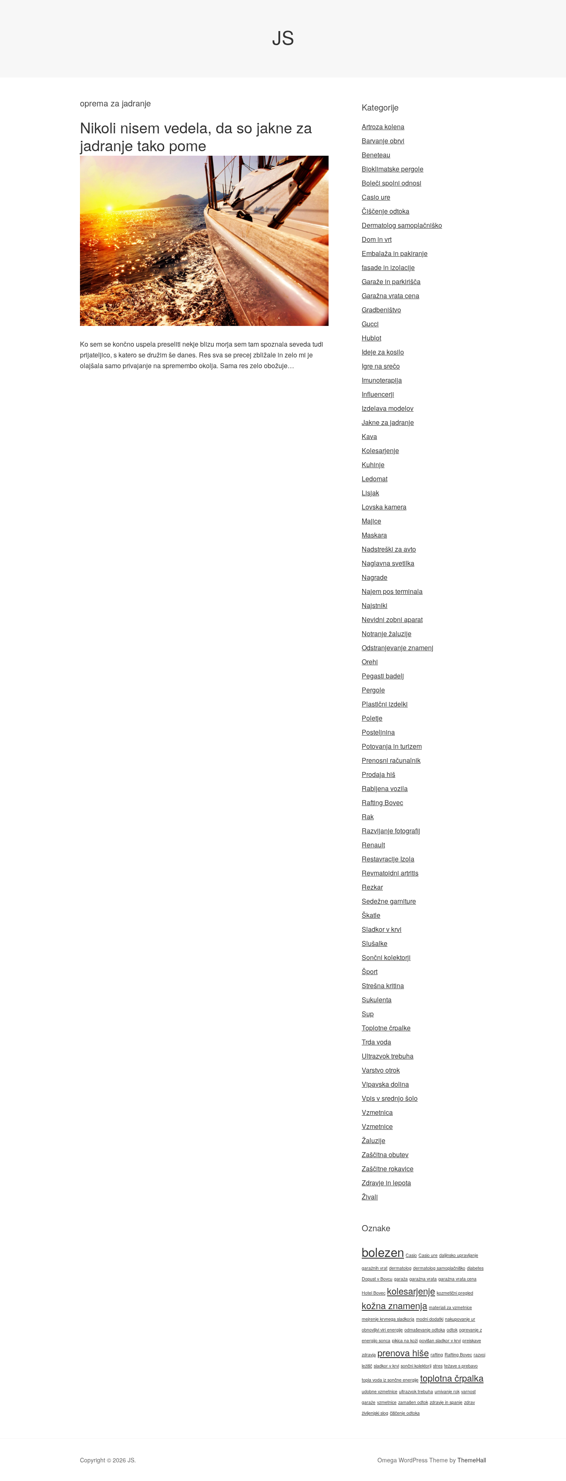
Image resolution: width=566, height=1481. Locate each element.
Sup (368, 1013)
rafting (437, 1354)
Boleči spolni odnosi (391, 183)
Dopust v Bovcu (377, 1279)
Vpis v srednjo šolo (390, 1098)
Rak (368, 816)
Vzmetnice (377, 1126)
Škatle (371, 915)
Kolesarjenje (380, 450)
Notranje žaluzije (386, 633)
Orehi (370, 661)
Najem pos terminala (392, 591)
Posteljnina (378, 732)
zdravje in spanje (446, 1402)
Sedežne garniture (389, 901)
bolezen (383, 1251)
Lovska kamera (384, 506)
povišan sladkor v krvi (440, 1340)
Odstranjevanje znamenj (397, 647)
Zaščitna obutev (385, 1154)
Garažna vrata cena (390, 295)
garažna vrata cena (457, 1279)
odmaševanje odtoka (424, 1330)
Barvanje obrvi (383, 140)
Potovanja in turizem (392, 746)
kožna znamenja (394, 1305)
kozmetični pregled (455, 1293)
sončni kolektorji (416, 1366)
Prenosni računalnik (391, 760)
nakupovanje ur (460, 1319)
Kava (369, 436)
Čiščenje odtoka (385, 211)
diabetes (475, 1268)
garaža (401, 1279)
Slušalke (374, 943)
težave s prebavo (461, 1366)
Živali (370, 1196)
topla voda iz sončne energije (390, 1380)
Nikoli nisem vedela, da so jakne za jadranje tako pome (196, 135)
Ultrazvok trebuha (388, 1056)
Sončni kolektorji (386, 957)
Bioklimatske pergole (392, 169)
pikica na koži (405, 1340)
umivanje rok (447, 1391)
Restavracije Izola (388, 859)
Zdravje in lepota (386, 1182)
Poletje (372, 718)
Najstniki (374, 605)
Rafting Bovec (382, 802)
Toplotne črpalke (386, 1027)
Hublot (371, 338)
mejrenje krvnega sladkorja (388, 1319)
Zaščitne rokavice (388, 1168)
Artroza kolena (383, 126)
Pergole (373, 690)
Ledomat (374, 478)
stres (438, 1366)
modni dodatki (429, 1319)
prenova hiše (403, 1352)
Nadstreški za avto (389, 549)
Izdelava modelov (388, 408)
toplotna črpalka (452, 1377)
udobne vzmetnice (379, 1391)
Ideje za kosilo (383, 352)
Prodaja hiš (378, 774)
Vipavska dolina (385, 1084)
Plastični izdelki (385, 704)
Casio (411, 1255)
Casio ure (376, 197)
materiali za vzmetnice (450, 1307)
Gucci (370, 323)
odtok (452, 1330)
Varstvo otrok (381, 1070)
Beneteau (376, 154)
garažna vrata (423, 1279)
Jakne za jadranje (388, 422)
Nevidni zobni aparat (392, 619)
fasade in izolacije (388, 267)
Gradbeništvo (381, 309)
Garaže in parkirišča (391, 281)
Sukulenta (377, 999)
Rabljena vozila (385, 788)
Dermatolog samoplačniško (402, 225)
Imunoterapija (382, 380)
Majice (371, 521)
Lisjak (370, 492)
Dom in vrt (377, 239)
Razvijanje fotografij (391, 830)
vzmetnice (387, 1402)
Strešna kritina (383, 985)
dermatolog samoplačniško (439, 1268)
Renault (373, 844)
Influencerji (378, 394)
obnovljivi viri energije (382, 1330)
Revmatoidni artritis (390, 873)
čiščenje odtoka (405, 1413)
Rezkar (372, 887)
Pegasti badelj (383, 675)
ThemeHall (471, 1460)
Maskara (374, 535)
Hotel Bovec (373, 1293)
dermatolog (400, 1268)
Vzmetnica (377, 1112)
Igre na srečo (381, 366)
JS (283, 36)
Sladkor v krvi (382, 929)
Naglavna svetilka (388, 563)
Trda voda (376, 1042)
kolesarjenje (411, 1290)
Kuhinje (373, 464)
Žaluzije (373, 1140)
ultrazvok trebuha (416, 1391)
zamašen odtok (413, 1402)
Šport (369, 971)
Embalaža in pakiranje (395, 253)
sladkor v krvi (386, 1366)
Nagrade (374, 577)
